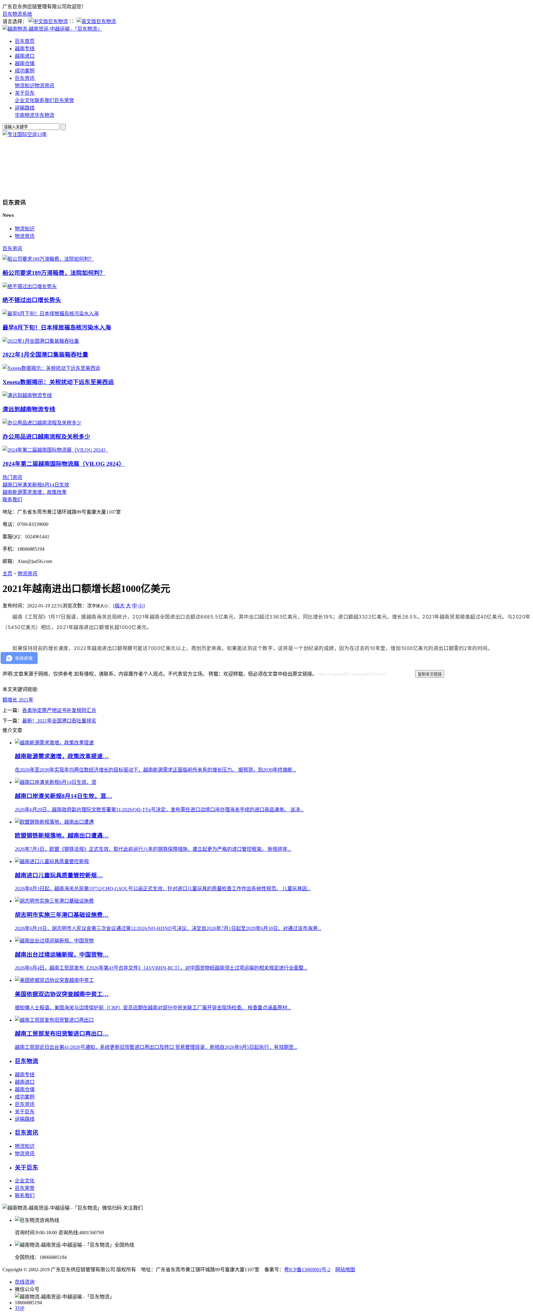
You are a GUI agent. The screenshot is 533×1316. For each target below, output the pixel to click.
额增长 (9, 699)
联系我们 (44, 100)
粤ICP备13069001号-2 (307, 1269)
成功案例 (25, 70)
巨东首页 (25, 41)
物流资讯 (44, 85)
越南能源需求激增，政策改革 (34, 492)
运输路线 (25, 107)
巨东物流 (26, 1061)
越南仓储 (25, 63)
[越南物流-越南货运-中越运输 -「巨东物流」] (52, 28)
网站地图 (345, 1269)
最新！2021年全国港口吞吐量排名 (59, 720)
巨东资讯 (25, 78)
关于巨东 (25, 93)
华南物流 (25, 115)
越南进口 (25, 56)
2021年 (26, 699)
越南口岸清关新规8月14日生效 (35, 484)
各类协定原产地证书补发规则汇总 (59, 710)
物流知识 (25, 85)
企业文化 (25, 100)
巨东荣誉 (64, 100)
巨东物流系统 (17, 14)
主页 (7, 573)
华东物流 (44, 115)
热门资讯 (12, 477)
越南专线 (25, 48)
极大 (120, 605)
